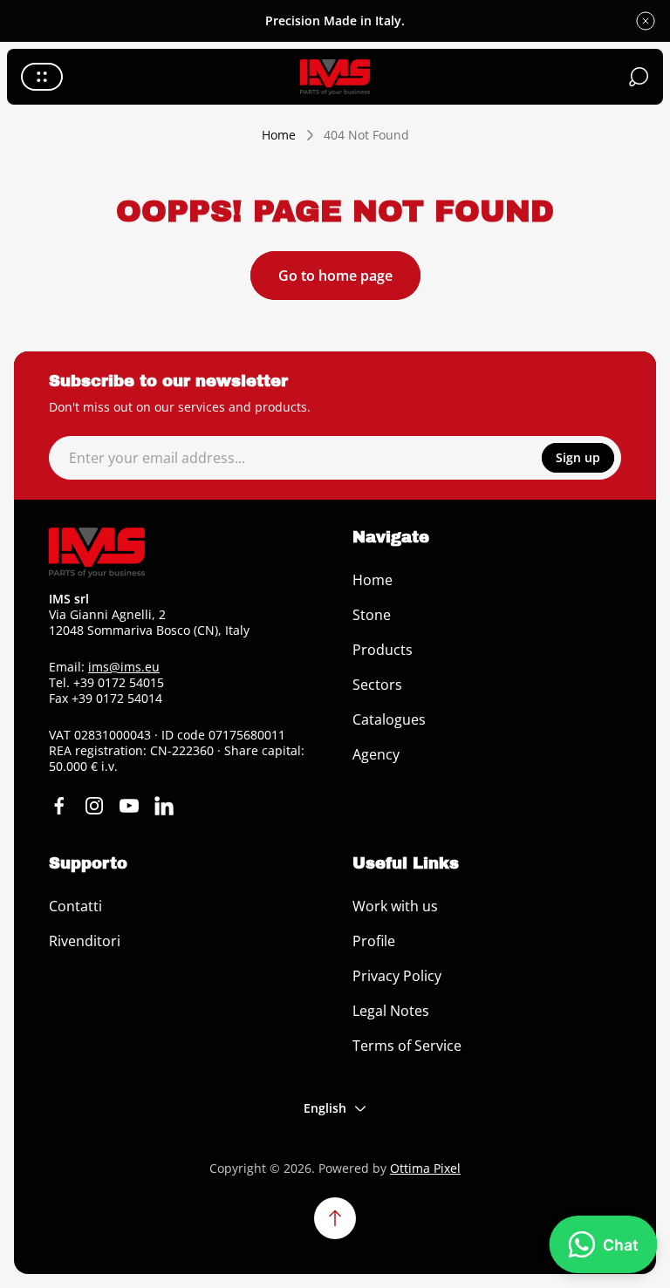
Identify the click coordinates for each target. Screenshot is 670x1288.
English (325, 1108)
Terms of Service (406, 1045)
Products (382, 649)
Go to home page (335, 275)
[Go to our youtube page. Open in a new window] (129, 805)
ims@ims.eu (124, 666)
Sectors (377, 684)
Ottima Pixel (425, 1168)
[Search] (638, 77)
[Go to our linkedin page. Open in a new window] (164, 805)
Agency (376, 754)
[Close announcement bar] (645, 20)
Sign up (578, 457)
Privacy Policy (396, 975)
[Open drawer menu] (42, 77)
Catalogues (389, 719)
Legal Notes (390, 1010)
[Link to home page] (97, 552)
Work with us (395, 906)
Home (279, 135)
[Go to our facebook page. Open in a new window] (59, 805)
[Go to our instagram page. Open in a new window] (94, 805)
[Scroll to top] (335, 1218)
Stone (371, 614)
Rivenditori (84, 941)
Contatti (75, 906)
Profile (373, 941)
